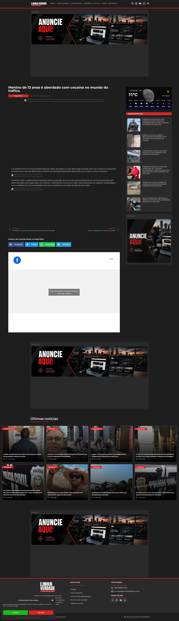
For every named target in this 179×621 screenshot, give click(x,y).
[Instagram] (136, 3)
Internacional (76, 3)
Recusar (41, 613)
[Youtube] (140, 3)
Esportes (88, 3)
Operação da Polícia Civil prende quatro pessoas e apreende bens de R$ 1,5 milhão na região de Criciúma (155, 121)
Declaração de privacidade (33, 617)
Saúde (104, 3)
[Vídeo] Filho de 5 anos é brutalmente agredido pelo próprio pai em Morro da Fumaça (154, 137)
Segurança (113, 3)
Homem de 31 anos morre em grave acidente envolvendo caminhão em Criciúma (154, 184)
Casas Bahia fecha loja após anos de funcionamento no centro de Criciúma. (154, 152)
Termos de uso (77, 603)
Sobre (73, 589)
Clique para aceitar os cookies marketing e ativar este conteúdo (64, 292)
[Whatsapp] (144, 3)
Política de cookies (20, 617)
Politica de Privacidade (81, 596)
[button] (52, 600)
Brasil (53, 3)
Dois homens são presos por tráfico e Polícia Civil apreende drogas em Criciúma (156, 200)
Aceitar (15, 613)
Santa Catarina (63, 3)
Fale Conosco (77, 593)
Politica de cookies (79, 600)
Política (97, 3)
